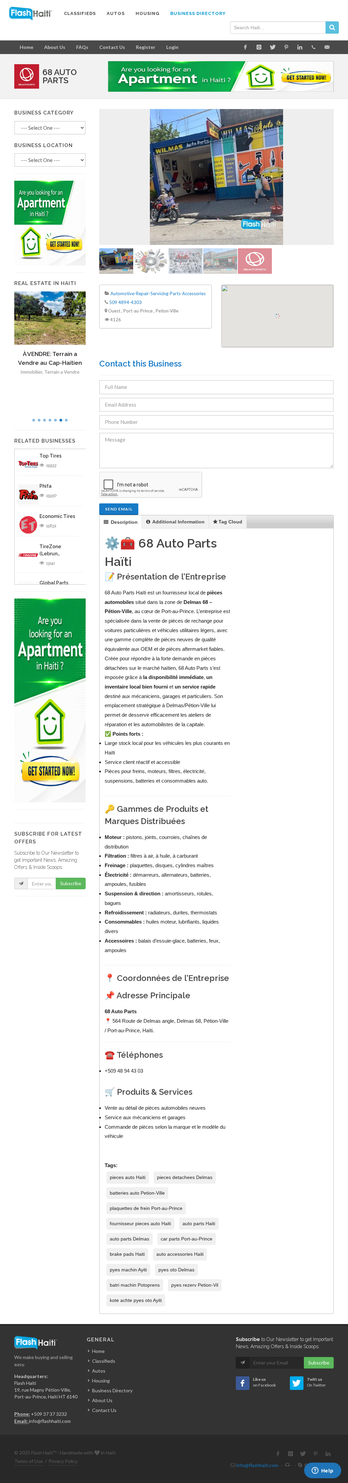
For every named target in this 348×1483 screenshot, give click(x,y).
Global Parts (53, 583)
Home (26, 47)
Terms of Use (28, 1461)
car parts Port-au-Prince (186, 1238)
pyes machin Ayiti (128, 1269)
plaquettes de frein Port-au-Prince (146, 1208)
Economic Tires (57, 516)
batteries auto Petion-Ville (137, 1193)
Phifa (45, 486)
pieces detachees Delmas (184, 1177)
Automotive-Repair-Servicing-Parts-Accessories (158, 293)
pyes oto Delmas (176, 1269)
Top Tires (50, 456)
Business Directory (112, 1390)
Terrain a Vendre (62, 372)
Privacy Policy (63, 1461)
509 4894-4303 (125, 302)
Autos (98, 1371)
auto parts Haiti (198, 1223)
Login (172, 47)
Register (145, 47)
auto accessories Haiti (180, 1254)
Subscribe (70, 883)
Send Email (119, 509)
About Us (54, 47)
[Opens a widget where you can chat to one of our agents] (322, 1471)
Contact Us (112, 47)
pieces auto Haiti (127, 1177)
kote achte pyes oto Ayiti (136, 1300)
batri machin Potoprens (135, 1285)
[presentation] (121, 522)
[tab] (121, 522)
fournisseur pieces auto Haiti (140, 1223)
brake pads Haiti (127, 1254)
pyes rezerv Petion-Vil (194, 1285)
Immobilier (31, 372)
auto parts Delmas (129, 1238)
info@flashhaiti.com (50, 1421)
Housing (101, 1380)
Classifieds (103, 1361)
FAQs (82, 47)
